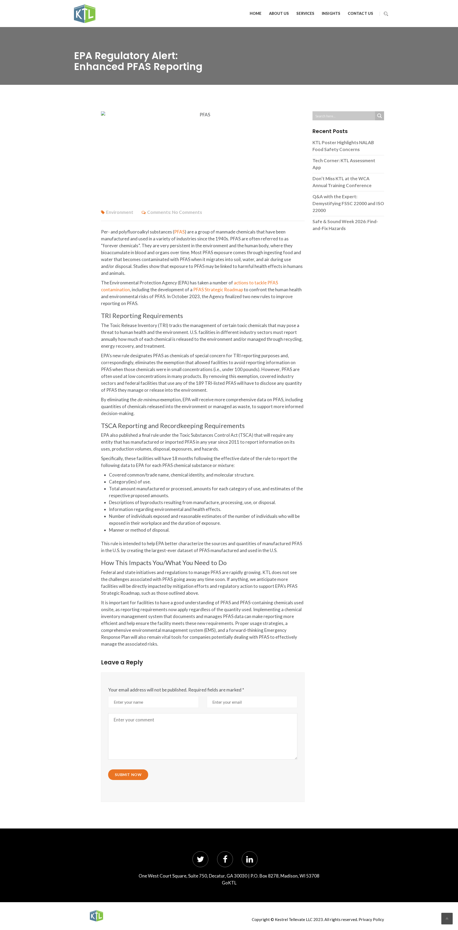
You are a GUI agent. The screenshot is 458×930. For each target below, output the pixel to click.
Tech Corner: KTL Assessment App (343, 164)
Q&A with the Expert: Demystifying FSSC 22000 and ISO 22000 (348, 203)
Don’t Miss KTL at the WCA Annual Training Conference (342, 182)
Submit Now (128, 774)
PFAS (179, 232)
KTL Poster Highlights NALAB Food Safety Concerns (343, 146)
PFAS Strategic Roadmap (218, 289)
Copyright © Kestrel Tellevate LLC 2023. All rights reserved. (305, 919)
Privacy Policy (371, 919)
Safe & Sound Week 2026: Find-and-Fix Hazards (345, 225)
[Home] (96, 916)
